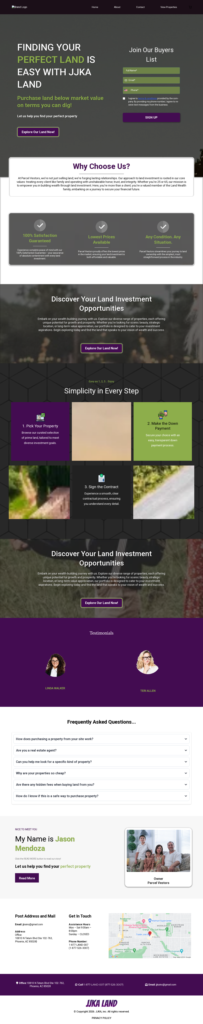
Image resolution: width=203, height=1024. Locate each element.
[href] (150, 935)
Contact (140, 7)
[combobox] (126, 90)
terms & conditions (147, 98)
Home (95, 7)
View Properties (168, 7)
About (117, 7)
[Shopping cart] (190, 7)
